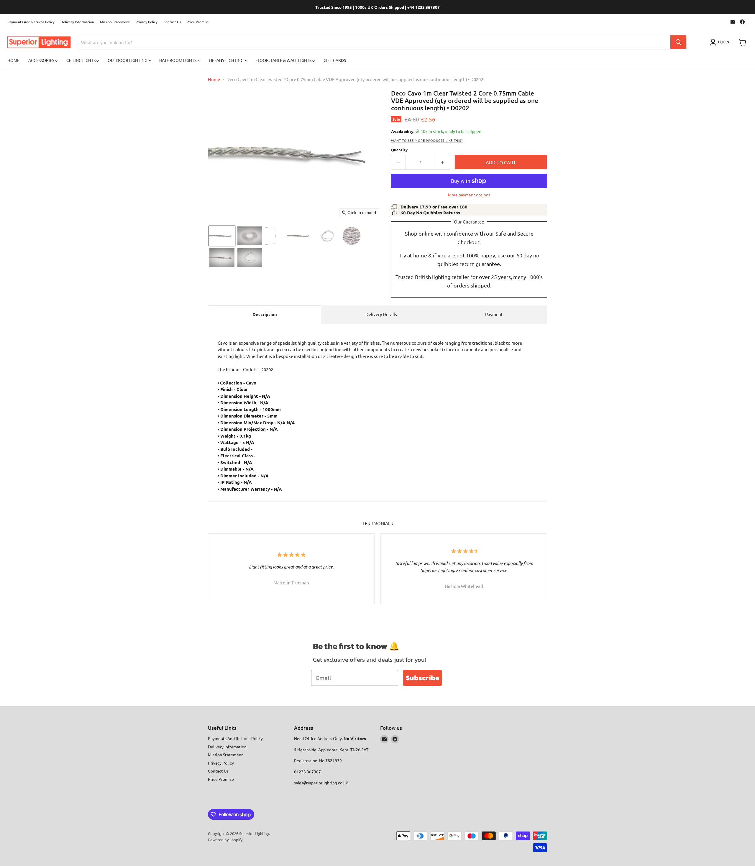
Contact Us (172, 22)
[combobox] (374, 42)
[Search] (678, 42)
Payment (494, 314)
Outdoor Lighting (128, 60)
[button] (720, 42)
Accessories (41, 60)
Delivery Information (77, 22)
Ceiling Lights (81, 60)
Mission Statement (115, 22)
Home (13, 60)
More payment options (469, 194)
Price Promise (198, 22)
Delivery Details (381, 314)
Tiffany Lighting (226, 60)
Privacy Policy (146, 22)
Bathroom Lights (178, 60)
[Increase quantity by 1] (443, 162)
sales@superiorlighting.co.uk (321, 782)
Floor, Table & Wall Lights (283, 60)
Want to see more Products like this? (427, 140)
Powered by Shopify (225, 839)
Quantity (399, 149)
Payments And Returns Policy (31, 22)
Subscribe (422, 678)
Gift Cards (335, 60)
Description (264, 314)
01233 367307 (307, 771)
